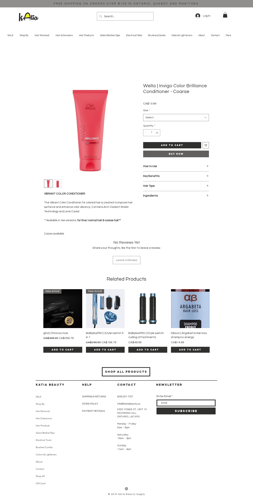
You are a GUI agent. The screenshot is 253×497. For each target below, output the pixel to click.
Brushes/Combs (44, 447)
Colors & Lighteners (46, 454)
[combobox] (176, 117)
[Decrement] (146, 132)
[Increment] (157, 132)
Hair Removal (43, 411)
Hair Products (43, 425)
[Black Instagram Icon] (126, 489)
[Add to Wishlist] (206, 145)
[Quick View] (147, 308)
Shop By (40, 404)
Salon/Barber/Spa (45, 432)
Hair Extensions (44, 418)
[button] (225, 15)
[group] (126, 321)
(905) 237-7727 (125, 396)
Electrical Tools (43, 440)
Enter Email (164, 396)
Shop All (40, 476)
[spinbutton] (151, 132)
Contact (40, 469)
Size (146, 110)
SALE (38, 396)
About (39, 461)
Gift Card (40, 483)
